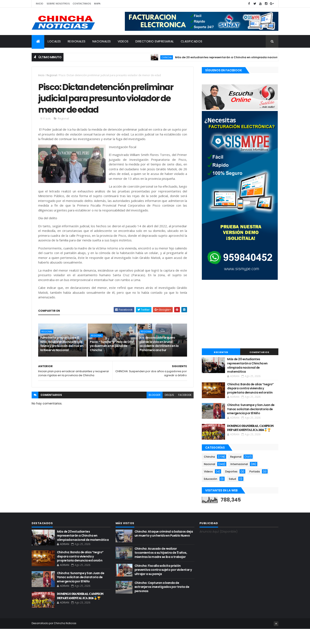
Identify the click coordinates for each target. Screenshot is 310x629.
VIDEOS (123, 41)
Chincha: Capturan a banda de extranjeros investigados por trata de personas (162, 587)
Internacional (239, 464)
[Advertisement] (240, 314)
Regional (52, 75)
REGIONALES (77, 41)
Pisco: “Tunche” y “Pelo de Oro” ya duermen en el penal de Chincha (112, 346)
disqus (169, 395)
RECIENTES (221, 352)
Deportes (231, 471)
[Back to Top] (276, 623)
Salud (232, 479)
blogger (154, 395)
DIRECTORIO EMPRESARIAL (154, 41)
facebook (184, 395)
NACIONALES (101, 41)
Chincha (154, 57)
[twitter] (254, 3)
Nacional (209, 464)
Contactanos (82, 3)
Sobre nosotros (58, 3)
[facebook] (249, 3)
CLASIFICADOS (191, 41)
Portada (254, 471)
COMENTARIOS (259, 352)
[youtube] (260, 3)
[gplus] (272, 3)
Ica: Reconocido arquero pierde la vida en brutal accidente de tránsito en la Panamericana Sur (159, 343)
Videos (208, 471)
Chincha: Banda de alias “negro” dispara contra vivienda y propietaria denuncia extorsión (250, 388)
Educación (210, 479)
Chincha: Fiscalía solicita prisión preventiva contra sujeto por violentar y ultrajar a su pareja (163, 570)
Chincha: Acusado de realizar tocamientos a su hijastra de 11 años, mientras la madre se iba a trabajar (161, 552)
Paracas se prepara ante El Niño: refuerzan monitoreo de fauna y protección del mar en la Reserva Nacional (62, 343)
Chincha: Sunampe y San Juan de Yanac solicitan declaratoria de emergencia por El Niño (250, 409)
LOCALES (54, 41)
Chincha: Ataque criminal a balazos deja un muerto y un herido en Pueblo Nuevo (164, 533)
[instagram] (266, 3)
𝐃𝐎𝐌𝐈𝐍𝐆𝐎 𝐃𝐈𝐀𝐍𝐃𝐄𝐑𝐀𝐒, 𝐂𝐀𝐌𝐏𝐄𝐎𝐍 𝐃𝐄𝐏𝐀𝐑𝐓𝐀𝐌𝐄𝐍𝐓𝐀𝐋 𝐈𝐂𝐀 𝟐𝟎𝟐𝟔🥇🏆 (250, 428)
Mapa (97, 3)
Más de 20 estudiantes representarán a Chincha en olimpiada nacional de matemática (227, 57)
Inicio (39, 3)
